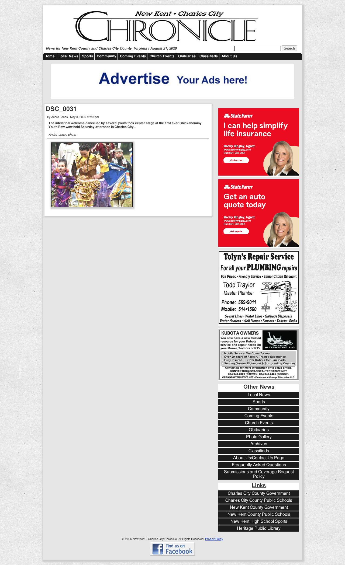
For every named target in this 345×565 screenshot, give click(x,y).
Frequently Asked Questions (259, 465)
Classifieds (208, 56)
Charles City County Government (259, 493)
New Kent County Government (259, 507)
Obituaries (187, 56)
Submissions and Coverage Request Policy (259, 474)
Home (49, 56)
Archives (258, 444)
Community (106, 56)
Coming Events (133, 56)
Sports (87, 56)
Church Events (162, 56)
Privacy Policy (214, 539)
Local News (68, 56)
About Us (229, 56)
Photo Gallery (259, 437)
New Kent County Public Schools (258, 514)
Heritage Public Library (259, 528)
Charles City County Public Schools (258, 500)
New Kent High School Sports (258, 521)
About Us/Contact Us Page (258, 458)
